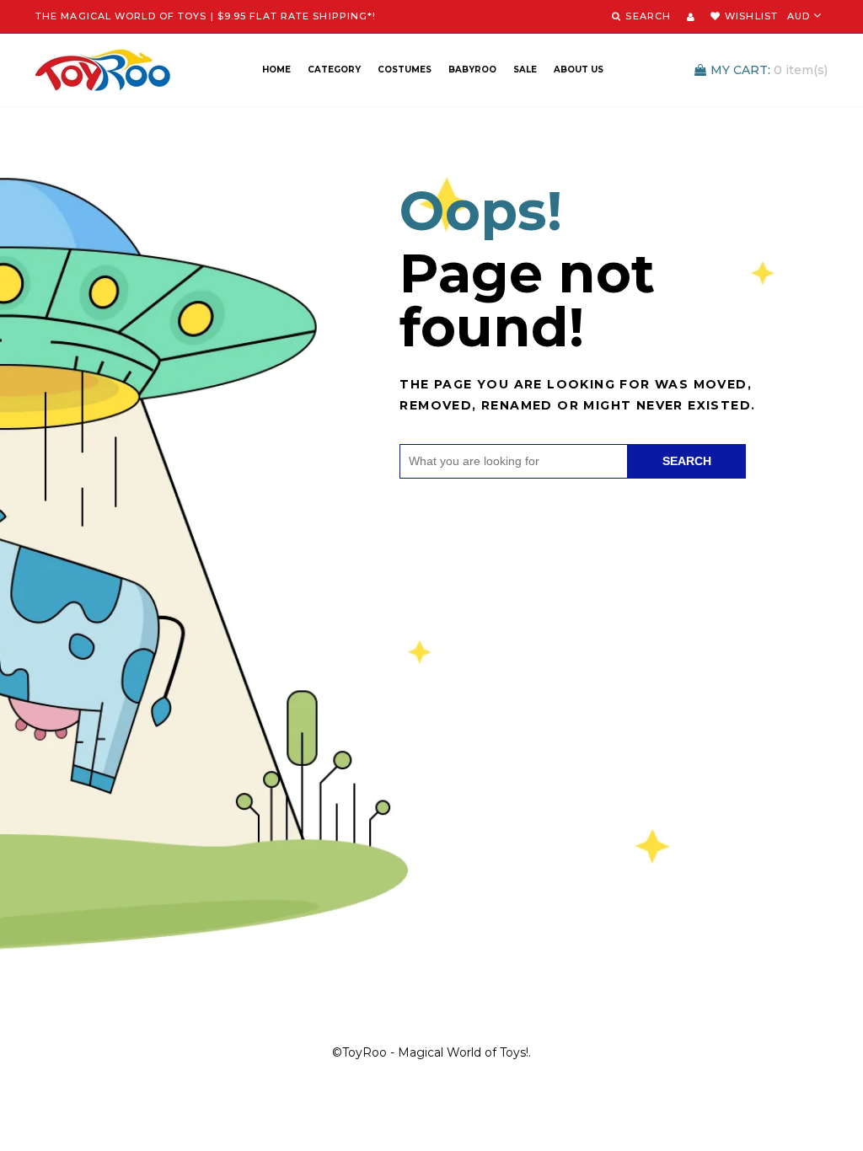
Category (334, 69)
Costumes (405, 69)
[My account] (690, 17)
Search (686, 461)
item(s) (769, 70)
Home (276, 69)
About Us (578, 69)
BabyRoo (472, 69)
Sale (525, 69)
